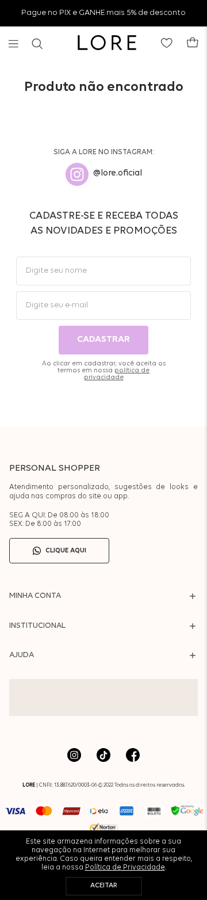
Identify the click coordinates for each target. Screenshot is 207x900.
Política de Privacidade (125, 867)
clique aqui (65, 550)
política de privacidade (117, 374)
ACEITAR (103, 885)
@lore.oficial (117, 173)
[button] (13, 44)
